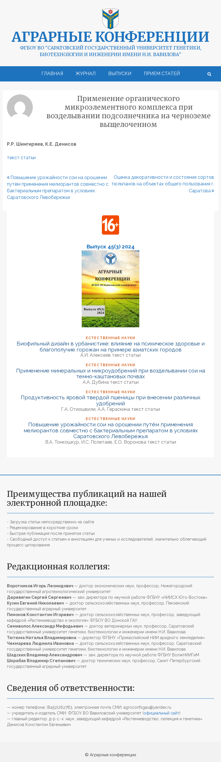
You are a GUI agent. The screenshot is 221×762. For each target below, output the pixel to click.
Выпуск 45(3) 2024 (111, 246)
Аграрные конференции (110, 36)
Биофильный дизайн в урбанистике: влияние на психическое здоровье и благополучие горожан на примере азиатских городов (111, 346)
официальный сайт (161, 713)
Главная (52, 73)
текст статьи (21, 157)
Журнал (86, 73)
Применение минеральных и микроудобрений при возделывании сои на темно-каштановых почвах (110, 373)
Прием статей (162, 73)
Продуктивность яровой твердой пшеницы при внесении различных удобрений (110, 400)
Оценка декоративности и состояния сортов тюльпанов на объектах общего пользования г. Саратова (162, 183)
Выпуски (119, 73)
